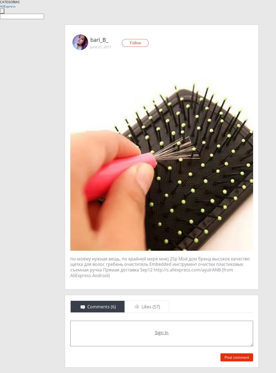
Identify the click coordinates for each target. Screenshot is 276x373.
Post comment (237, 357)
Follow (135, 43)
